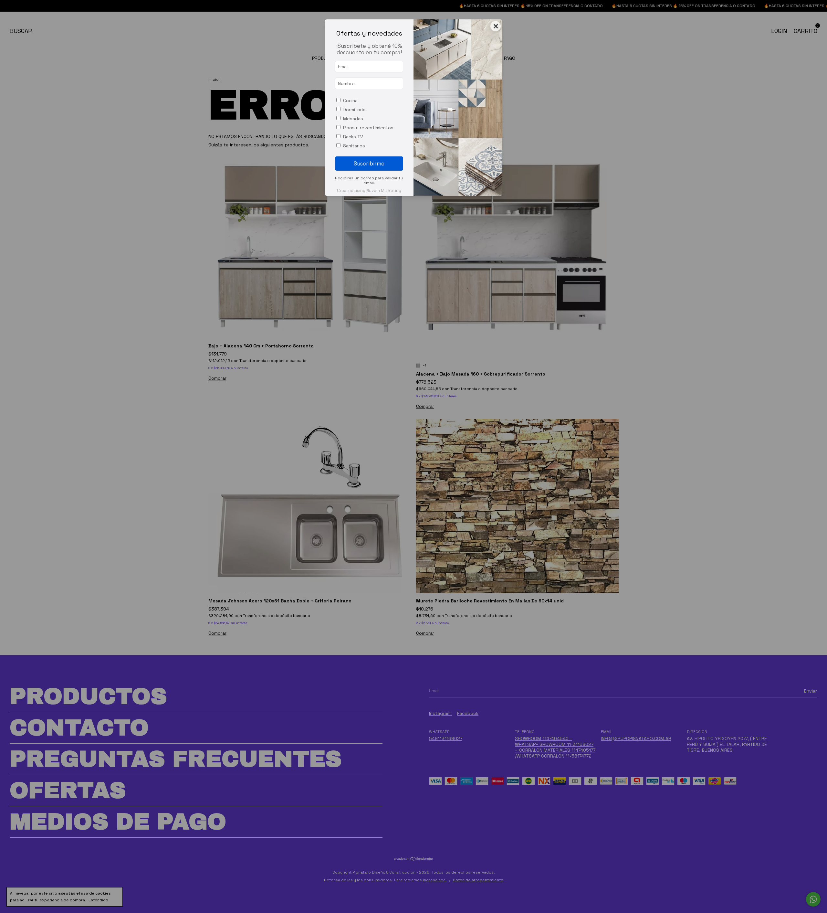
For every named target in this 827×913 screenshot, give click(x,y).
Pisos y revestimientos (368, 128)
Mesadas (353, 119)
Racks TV (353, 137)
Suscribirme (369, 163)
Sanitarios (354, 146)
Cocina (350, 100)
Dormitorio (354, 109)
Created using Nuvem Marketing (369, 190)
